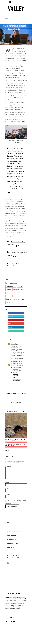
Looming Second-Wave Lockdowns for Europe (16, 393)
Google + (11, 323)
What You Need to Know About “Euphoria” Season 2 (17, 369)
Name (7, 482)
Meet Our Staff (13, 531)
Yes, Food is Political (16, 401)
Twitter (11, 316)
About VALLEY (12, 527)
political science (10, 292)
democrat (19, 286)
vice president (9, 302)
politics (18, 292)
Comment (8, 466)
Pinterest (11, 320)
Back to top (15, 631)
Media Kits (11, 539)
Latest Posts (21, 339)
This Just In (16, 299)
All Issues (11, 535)
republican (8, 299)
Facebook (11, 312)
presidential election (18, 296)
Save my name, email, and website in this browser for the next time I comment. (15, 501)
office (22, 289)
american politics (10, 286)
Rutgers (16, 85)
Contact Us (12, 547)
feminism (8, 289)
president (8, 296)
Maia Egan (21, 365)
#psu (7, 283)
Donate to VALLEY (14, 543)
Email (10, 330)
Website (7, 494)
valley (22, 299)
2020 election (13, 283)
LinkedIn (11, 327)
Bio (10, 339)
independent (16, 289)
